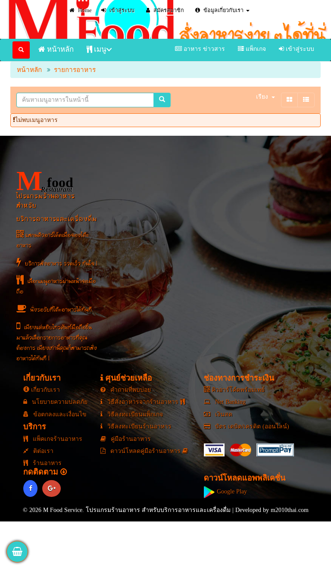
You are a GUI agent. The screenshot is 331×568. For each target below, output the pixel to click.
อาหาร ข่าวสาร (203, 49)
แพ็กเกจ (255, 49)
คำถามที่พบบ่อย (130, 390)
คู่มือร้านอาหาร (130, 439)
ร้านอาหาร (46, 463)
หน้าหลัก (59, 49)
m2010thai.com (290, 510)
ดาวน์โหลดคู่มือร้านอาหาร (145, 451)
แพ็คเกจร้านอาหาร (56, 439)
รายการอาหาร (75, 69)
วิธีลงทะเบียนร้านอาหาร (139, 426)
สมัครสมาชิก (168, 10)
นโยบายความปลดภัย (58, 402)
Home (84, 10)
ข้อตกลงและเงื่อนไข (59, 414)
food (44, 181)
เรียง (262, 97)
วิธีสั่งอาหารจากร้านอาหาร (143, 402)
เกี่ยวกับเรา (44, 390)
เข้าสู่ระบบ (121, 10)
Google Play (231, 491)
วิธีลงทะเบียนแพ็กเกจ (134, 414)
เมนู (99, 49)
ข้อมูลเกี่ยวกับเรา (223, 10)
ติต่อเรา (42, 451)
